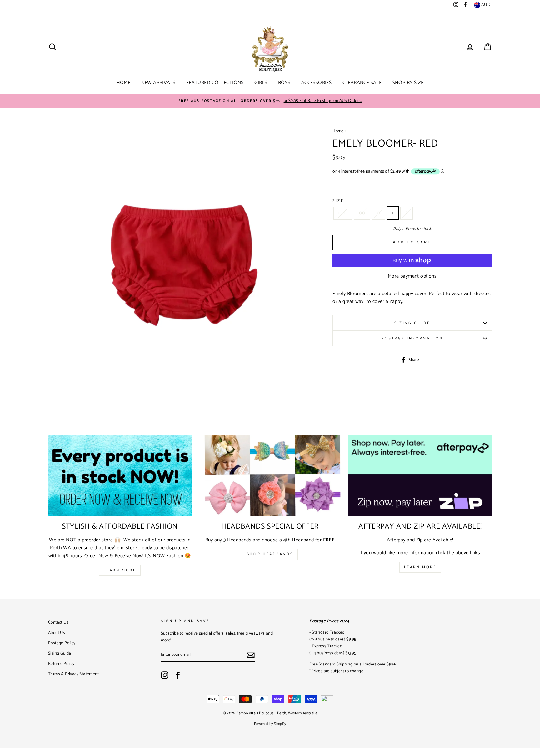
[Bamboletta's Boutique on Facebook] (178, 675)
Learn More (119, 570)
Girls (260, 82)
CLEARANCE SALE (362, 82)
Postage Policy (62, 643)
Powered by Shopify (270, 724)
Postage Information (412, 338)
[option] (270, 101)
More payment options (412, 276)
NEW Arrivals (158, 82)
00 (362, 213)
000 (342, 213)
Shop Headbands (270, 554)
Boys (284, 82)
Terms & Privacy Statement (73, 673)
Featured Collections (215, 82)
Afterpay (396, 540)
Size (338, 201)
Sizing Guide (412, 323)
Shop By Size (408, 82)
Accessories (316, 82)
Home (124, 82)
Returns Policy (61, 663)
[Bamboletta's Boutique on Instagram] (164, 675)
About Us (56, 632)
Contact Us (58, 622)
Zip (419, 540)
